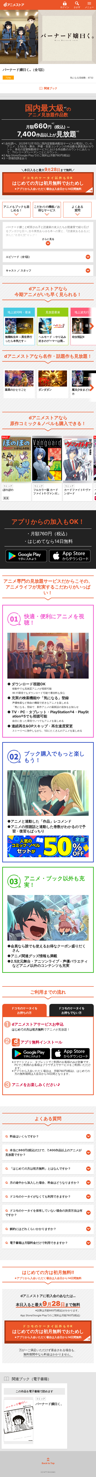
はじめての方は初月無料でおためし (48, 183)
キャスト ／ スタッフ (18, 270)
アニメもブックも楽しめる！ (16, 208)
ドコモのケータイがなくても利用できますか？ (40, 1196)
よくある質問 (77, 208)
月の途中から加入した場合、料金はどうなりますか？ (44, 1182)
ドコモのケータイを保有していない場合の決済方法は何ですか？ (43, 1213)
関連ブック (50, 88)
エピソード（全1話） (18, 256)
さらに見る (48, 239)
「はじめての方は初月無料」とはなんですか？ (40, 1168)
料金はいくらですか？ (24, 1136)
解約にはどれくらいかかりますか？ (33, 1229)
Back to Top (48, 1463)
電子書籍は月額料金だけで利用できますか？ (39, 1242)
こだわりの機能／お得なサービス (47, 208)
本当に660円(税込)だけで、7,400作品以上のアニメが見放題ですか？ (43, 1152)
